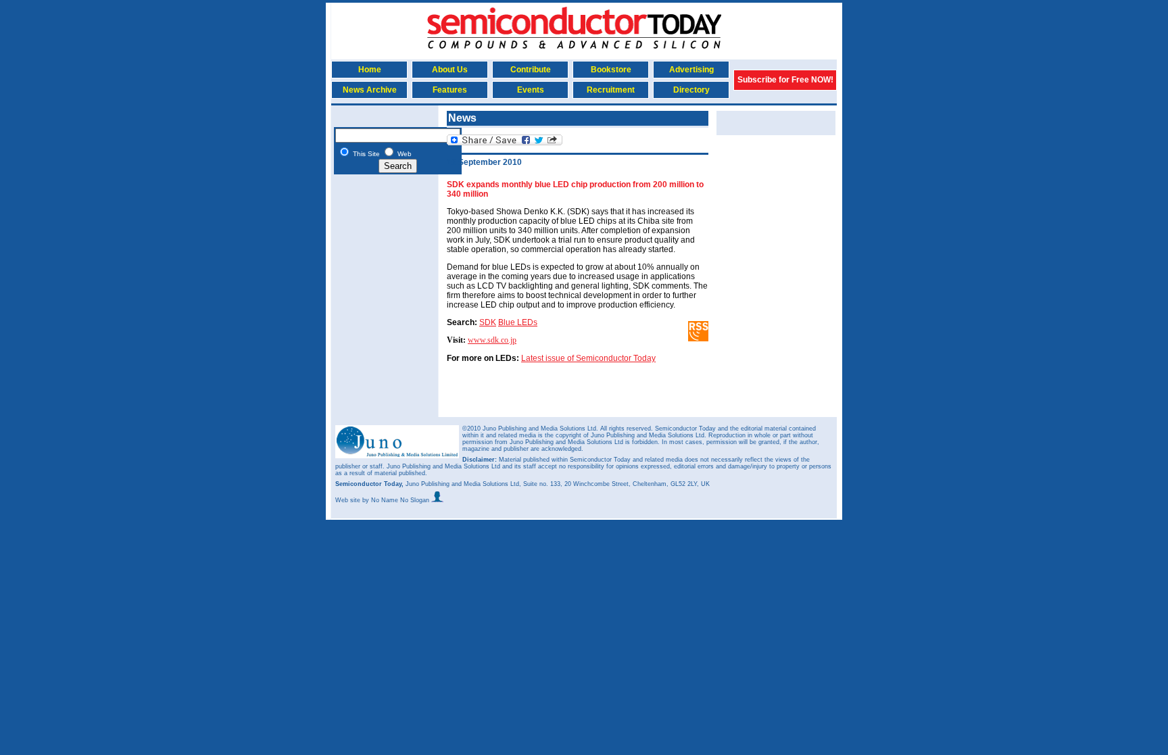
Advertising (691, 69)
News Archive (370, 90)
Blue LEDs (517, 322)
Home (369, 69)
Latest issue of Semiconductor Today (588, 358)
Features (450, 90)
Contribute (530, 69)
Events (530, 90)
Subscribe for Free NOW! (785, 79)
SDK (487, 322)
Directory (691, 90)
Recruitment (611, 90)
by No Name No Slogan (396, 500)
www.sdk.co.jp (492, 340)
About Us (450, 69)
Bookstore (611, 69)
